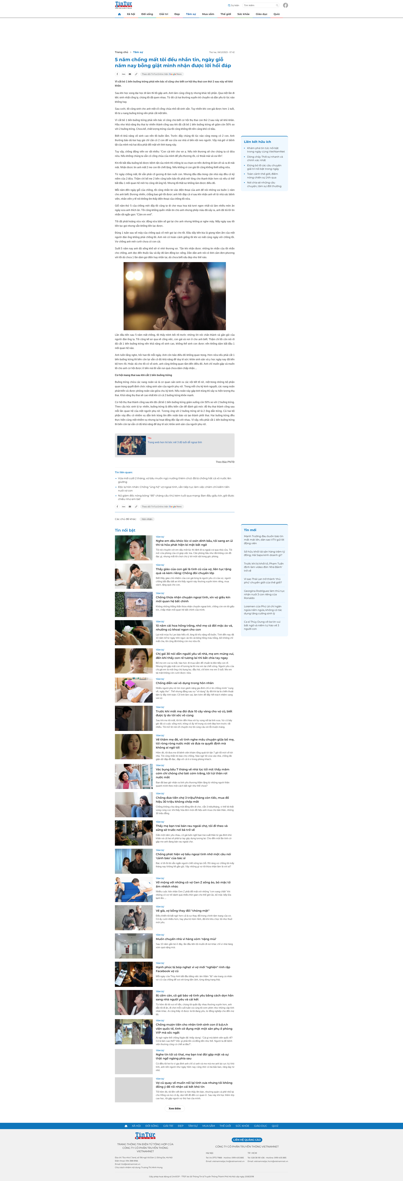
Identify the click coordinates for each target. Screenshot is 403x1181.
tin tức (265, 148)
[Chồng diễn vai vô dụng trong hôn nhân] (134, 690)
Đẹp (177, 14)
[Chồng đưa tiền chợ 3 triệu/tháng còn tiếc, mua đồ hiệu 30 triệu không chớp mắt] (134, 804)
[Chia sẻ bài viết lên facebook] (117, 74)
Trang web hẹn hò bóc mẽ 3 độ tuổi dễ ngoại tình (175, 442)
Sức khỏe (243, 14)
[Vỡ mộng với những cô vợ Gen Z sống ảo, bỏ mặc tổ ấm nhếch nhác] (134, 889)
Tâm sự (191, 14)
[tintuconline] (119, 14)
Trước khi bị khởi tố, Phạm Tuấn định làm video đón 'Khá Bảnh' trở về (264, 567)
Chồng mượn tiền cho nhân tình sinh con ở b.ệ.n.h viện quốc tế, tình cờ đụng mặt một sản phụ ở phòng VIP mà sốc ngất (194, 1028)
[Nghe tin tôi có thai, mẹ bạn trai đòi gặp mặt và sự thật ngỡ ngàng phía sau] (134, 1061)
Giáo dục (261, 14)
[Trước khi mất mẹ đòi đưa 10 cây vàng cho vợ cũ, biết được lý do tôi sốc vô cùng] (134, 718)
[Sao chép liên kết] (136, 74)
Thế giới (226, 14)
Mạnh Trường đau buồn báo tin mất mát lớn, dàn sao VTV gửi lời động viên (264, 540)
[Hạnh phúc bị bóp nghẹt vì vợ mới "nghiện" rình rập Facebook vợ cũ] (134, 974)
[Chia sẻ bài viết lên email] (130, 74)
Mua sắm (208, 14)
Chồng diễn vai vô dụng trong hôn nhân (185, 683)
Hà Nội (209, 1153)
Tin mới (250, 530)
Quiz (277, 14)
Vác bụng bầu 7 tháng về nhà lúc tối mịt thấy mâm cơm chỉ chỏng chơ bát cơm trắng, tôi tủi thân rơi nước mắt (192, 773)
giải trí (251, 168)
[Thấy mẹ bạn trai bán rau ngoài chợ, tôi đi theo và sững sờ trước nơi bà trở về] (134, 833)
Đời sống (147, 14)
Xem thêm (175, 1108)
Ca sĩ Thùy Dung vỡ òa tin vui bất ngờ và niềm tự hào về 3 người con (262, 625)
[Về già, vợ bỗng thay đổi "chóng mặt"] (134, 917)
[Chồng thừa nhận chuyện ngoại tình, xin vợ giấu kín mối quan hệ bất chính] (134, 604)
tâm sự (262, 186)
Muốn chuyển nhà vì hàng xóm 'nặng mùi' (186, 939)
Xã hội (131, 14)
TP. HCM (252, 1153)
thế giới (265, 173)
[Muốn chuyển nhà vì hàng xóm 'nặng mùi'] (134, 946)
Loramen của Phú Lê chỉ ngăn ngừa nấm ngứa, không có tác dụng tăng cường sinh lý (263, 610)
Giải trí (163, 14)
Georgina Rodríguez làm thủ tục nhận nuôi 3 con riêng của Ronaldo (264, 594)
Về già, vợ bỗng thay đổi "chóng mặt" (182, 910)
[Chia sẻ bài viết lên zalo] (123, 74)
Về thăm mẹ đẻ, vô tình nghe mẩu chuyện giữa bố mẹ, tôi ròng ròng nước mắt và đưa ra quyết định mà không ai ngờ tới (195, 743)
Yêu (149, 438)
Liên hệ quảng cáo (247, 1139)
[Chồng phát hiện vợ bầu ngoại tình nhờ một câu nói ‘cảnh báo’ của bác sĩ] (134, 861)
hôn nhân (147, 519)
